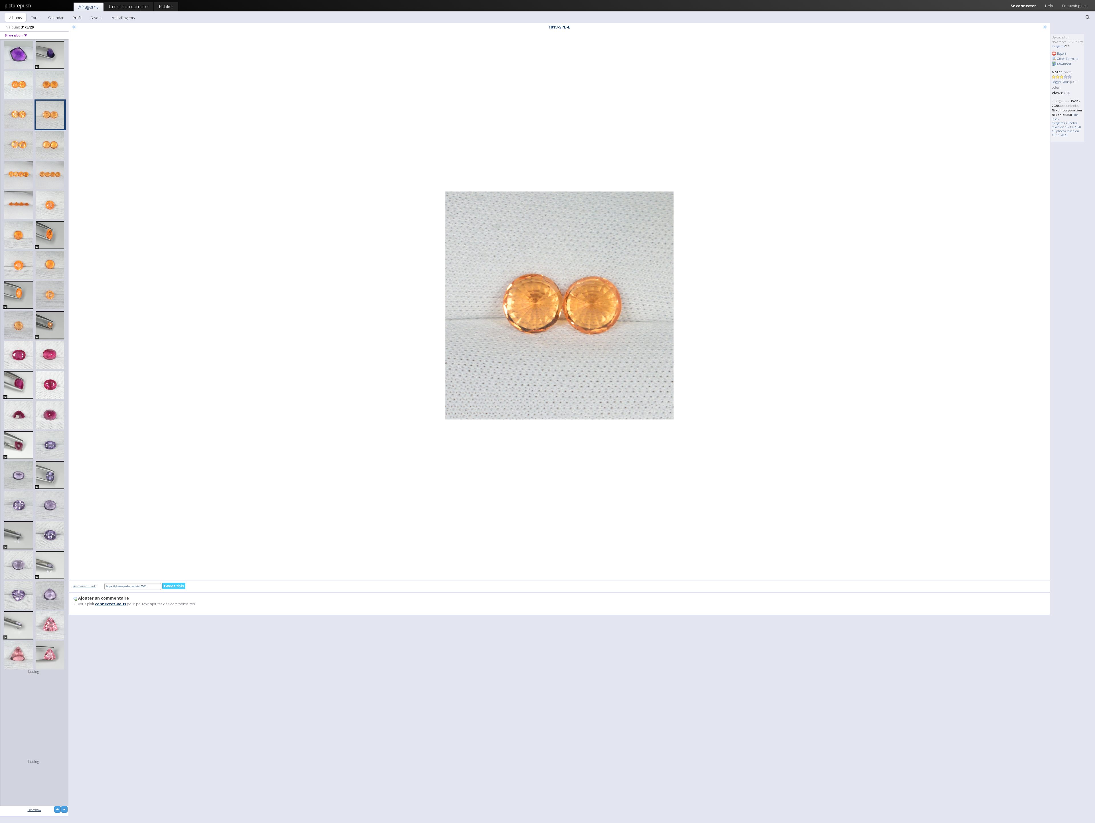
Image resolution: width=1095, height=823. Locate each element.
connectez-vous (110, 603)
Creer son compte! (129, 6)
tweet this (174, 585)
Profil (77, 17)
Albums (15, 17)
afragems (1058, 46)
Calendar (56, 17)
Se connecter (1023, 5)
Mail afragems (123, 17)
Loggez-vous (1060, 82)
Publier (166, 6)
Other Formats (1067, 58)
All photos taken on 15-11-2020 (1065, 133)
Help (1049, 5)
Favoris (96, 17)
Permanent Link (84, 586)
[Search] (1087, 17)
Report (1061, 53)
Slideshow (34, 810)
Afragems (88, 6)
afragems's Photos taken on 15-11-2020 (1066, 125)
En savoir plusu (1075, 5)
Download (1063, 64)
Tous (35, 17)
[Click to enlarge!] (559, 305)
